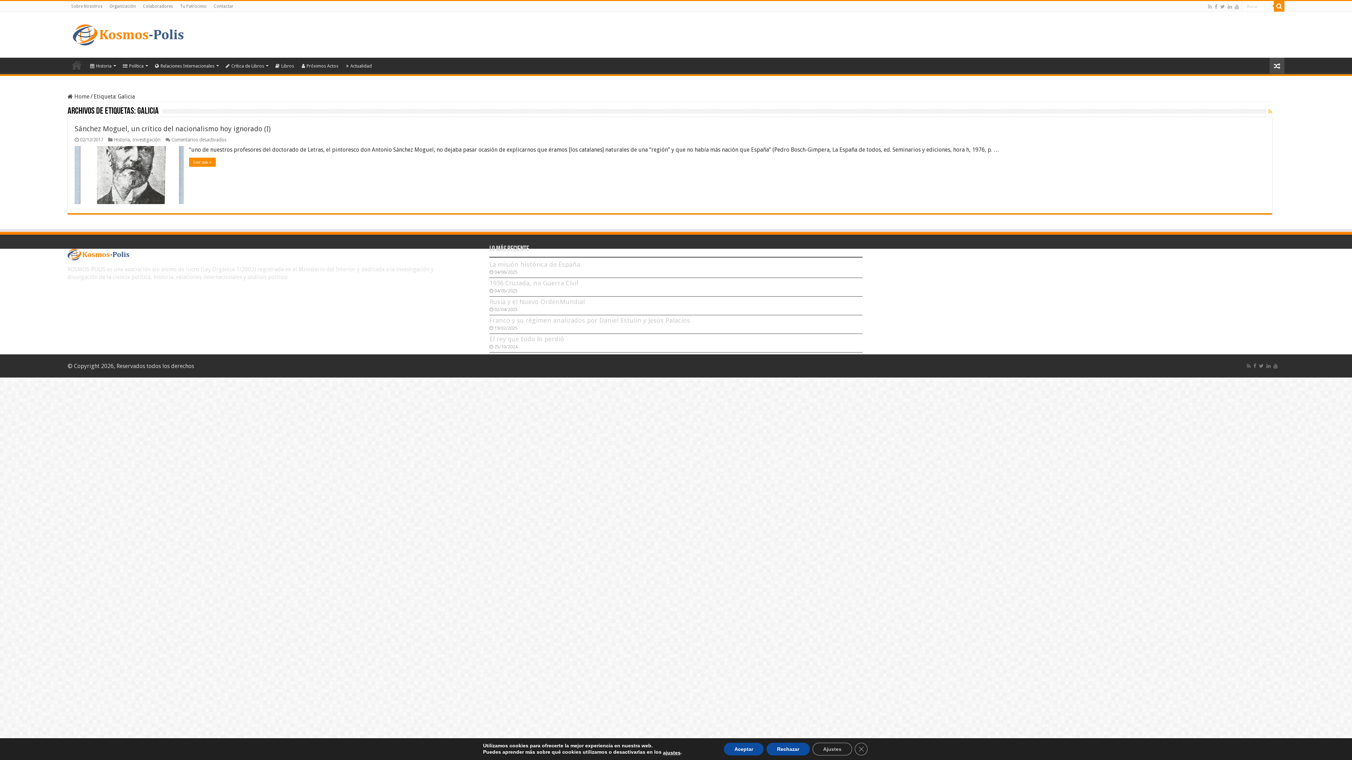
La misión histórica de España (534, 264)
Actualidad (361, 66)
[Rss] (1210, 6)
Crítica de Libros (247, 66)
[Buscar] (1279, 6)
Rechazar (788, 749)
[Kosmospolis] (128, 33)
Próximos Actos (322, 66)
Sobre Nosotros (86, 6)
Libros (287, 66)
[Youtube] (1237, 6)
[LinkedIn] (1230, 6)
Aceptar (743, 749)
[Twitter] (1223, 6)
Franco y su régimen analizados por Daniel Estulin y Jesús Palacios (589, 320)
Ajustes (832, 749)
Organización (122, 6)
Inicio (77, 65)
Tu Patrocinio (193, 6)
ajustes (672, 752)
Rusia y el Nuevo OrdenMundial (537, 301)
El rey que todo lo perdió (526, 339)
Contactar (223, 6)
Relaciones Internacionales (187, 66)
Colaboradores (158, 6)
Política (136, 66)
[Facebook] (1216, 6)
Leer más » (202, 162)
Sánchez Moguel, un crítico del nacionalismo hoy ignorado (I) (173, 129)
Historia (104, 66)
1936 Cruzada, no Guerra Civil (533, 283)
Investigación (146, 139)
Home (81, 96)
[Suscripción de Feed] (1270, 111)
